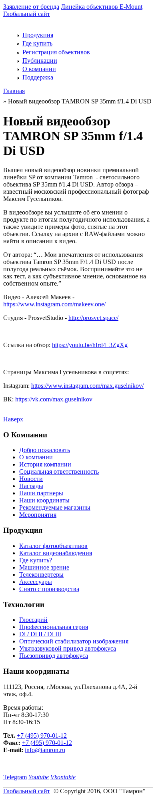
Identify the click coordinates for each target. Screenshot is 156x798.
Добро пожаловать (44, 450)
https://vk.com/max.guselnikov (53, 399)
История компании (45, 464)
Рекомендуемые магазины (54, 507)
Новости (31, 478)
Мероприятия (37, 514)
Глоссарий (33, 619)
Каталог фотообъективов (53, 545)
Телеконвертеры (41, 574)
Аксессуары (35, 581)
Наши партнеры (41, 493)
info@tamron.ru (45, 749)
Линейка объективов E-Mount (101, 6)
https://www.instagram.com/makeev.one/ (54, 304)
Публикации (39, 60)
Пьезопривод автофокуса (53, 655)
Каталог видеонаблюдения (55, 553)
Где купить (37, 43)
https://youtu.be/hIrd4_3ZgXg (90, 344)
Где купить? (35, 560)
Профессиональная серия (53, 626)
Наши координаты (44, 500)
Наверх (13, 419)
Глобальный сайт (26, 13)
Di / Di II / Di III (40, 634)
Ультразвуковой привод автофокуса (67, 648)
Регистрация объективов (56, 52)
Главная (14, 90)
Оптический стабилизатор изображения (73, 641)
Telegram (15, 777)
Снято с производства (49, 589)
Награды (31, 485)
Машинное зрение (44, 567)
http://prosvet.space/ (93, 317)
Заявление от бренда (31, 6)
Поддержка (37, 77)
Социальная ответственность (59, 471)
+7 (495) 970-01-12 (42, 735)
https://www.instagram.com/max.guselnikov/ (87, 385)
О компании (39, 69)
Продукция (37, 35)
